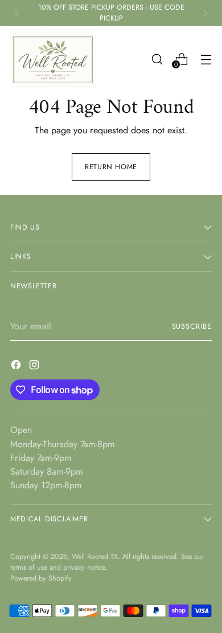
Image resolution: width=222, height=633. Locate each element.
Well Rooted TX (95, 557)
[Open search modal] (156, 59)
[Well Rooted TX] (53, 59)
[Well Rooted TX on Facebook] (17, 366)
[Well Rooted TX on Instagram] (35, 366)
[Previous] (17, 13)
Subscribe (192, 326)
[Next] (204, 13)
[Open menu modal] (205, 59)
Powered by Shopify (41, 578)
